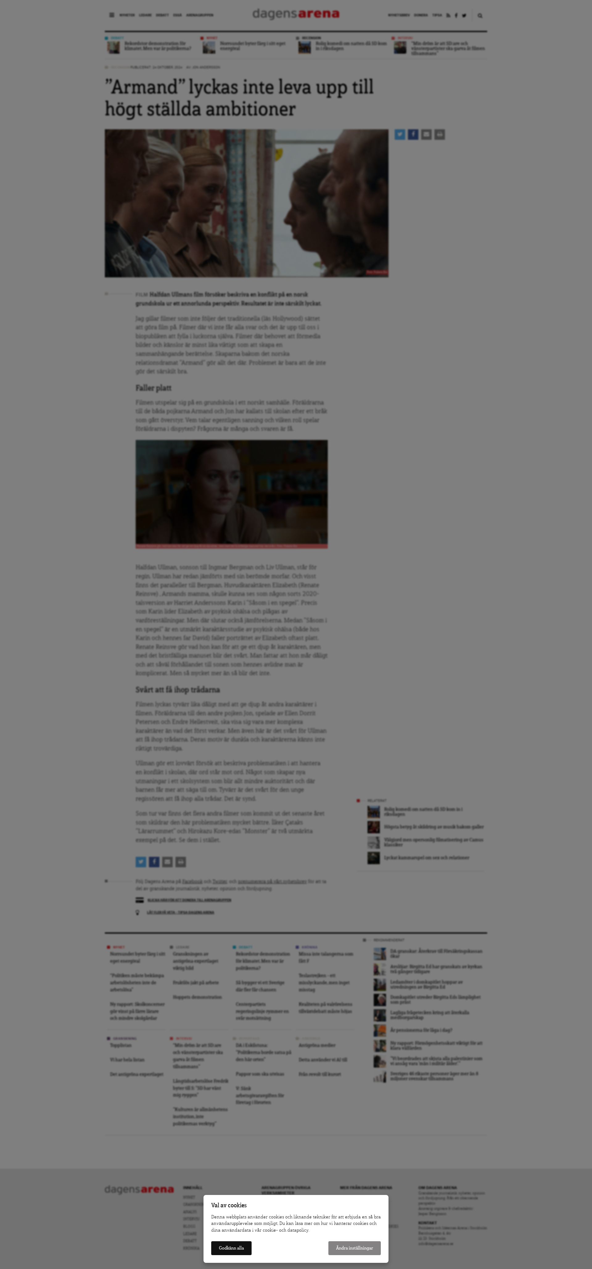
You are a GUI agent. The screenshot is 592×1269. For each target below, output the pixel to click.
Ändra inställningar (354, 1248)
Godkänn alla (231, 1248)
